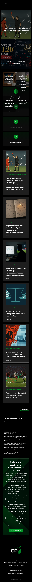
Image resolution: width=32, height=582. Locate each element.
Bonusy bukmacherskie (10, 562)
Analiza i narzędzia (23, 562)
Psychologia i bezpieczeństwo (16, 573)
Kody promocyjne (18, 560)
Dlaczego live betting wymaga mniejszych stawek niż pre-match (16, 313)
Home (10, 560)
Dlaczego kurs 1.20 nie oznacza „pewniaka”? (16, 62)
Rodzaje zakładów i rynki (16, 570)
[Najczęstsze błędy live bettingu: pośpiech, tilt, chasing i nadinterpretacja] (16, 335)
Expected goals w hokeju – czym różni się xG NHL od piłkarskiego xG (9, 78)
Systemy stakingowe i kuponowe (16, 565)
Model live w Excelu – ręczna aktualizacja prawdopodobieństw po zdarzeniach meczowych (16, 448)
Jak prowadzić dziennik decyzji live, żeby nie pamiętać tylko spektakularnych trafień (15, 444)
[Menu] (27, 3)
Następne (24, 409)
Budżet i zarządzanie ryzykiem (16, 568)
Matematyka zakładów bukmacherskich (16, 174)
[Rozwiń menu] (5, 422)
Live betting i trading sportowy (13, 222)
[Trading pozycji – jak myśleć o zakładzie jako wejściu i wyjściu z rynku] (16, 376)
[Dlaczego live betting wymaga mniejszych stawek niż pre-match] (16, 294)
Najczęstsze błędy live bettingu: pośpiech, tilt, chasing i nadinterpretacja (15, 354)
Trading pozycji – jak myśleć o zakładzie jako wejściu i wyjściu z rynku (16, 395)
